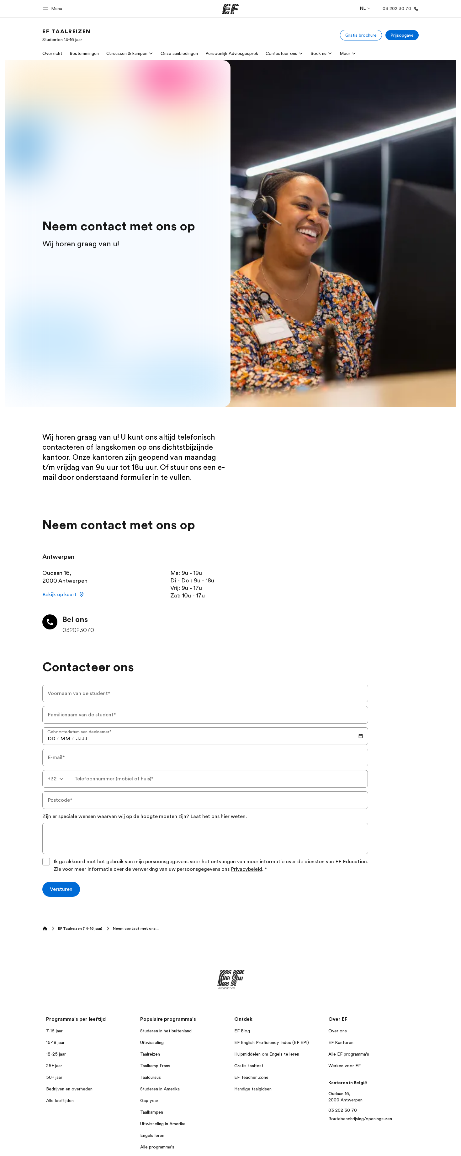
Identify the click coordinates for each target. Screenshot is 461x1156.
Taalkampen (151, 1112)
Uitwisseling (152, 1042)
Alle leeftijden (60, 1100)
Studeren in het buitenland (166, 1030)
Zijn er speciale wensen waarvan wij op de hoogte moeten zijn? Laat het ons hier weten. (144, 816)
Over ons (337, 1030)
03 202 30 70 (342, 1110)
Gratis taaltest (248, 1065)
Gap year (149, 1100)
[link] (66, 35)
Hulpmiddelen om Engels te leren (266, 1054)
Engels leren (152, 1135)
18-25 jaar (56, 1054)
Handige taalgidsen (253, 1088)
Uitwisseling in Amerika (162, 1123)
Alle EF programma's (348, 1054)
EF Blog (242, 1030)
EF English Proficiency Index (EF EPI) (271, 1042)
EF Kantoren (340, 1042)
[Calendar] (360, 736)
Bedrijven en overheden (69, 1088)
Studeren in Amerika (160, 1088)
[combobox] (55, 779)
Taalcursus (150, 1077)
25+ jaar (54, 1065)
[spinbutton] (51, 738)
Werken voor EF (344, 1065)
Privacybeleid (246, 869)
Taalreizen (150, 1054)
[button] (53, 8)
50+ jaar (54, 1077)
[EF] (230, 9)
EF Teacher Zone (251, 1077)
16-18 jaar (55, 1042)
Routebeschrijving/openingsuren (360, 1118)
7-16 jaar (54, 1030)
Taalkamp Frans (155, 1065)
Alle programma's (157, 1146)
